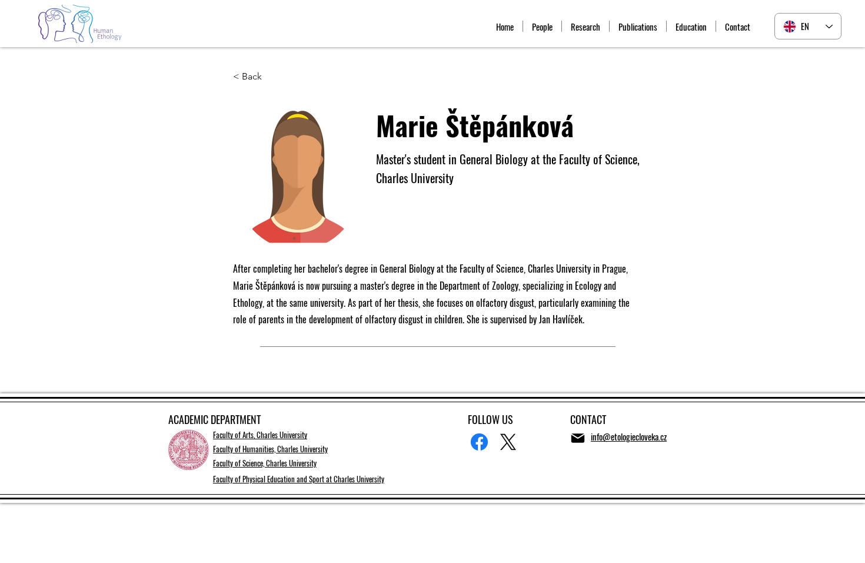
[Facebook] (479, 441)
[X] (508, 441)
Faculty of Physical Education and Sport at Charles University (298, 479)
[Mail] (577, 438)
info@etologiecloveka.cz (629, 436)
